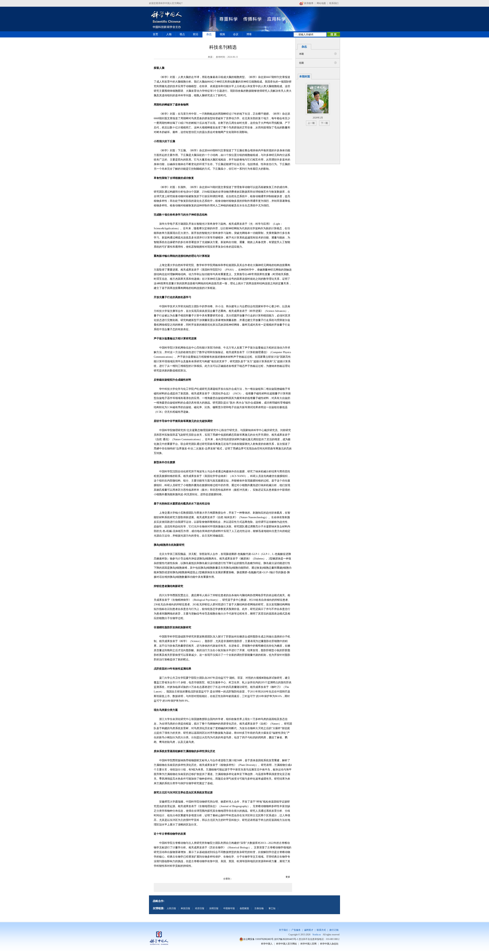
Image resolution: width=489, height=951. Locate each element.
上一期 (311, 123)
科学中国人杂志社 (329, 943)
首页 (155, 34)
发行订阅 (333, 930)
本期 (301, 54)
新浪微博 (308, 3)
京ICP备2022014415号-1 (286, 939)
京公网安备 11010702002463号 (258, 939)
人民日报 (171, 908)
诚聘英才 (308, 930)
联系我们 (333, 3)
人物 (169, 34)
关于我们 (283, 930)
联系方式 (321, 930)
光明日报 (213, 908)
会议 (235, 34)
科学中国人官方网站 (286, 943)
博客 (249, 34)
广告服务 (296, 930)
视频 (222, 34)
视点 (182, 34)
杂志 (209, 34)
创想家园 (244, 908)
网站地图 (321, 3)
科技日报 (185, 908)
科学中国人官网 (308, 943)
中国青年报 (229, 908)
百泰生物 (259, 908)
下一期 (324, 123)
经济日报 (199, 908)
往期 (301, 63)
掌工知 (272, 908)
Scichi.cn (317, 934)
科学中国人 (267, 943)
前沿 (195, 34)
